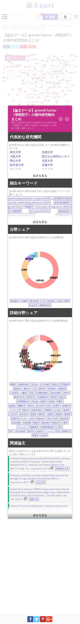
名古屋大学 (49, 173)
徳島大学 (34, 499)
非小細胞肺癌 (15, 211)
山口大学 (41, 482)
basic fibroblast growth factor (23, 219)
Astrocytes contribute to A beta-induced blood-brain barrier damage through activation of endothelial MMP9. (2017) (39, 479)
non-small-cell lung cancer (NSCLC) (53, 206)
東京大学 (15, 152)
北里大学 (47, 160)
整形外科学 (19, 397)
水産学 (44, 435)
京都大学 (47, 152)
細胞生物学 (24, 384)
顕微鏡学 (34, 426)
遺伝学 (26, 409)
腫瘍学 (13, 384)
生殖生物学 (37, 409)
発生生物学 (56, 392)
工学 (43, 300)
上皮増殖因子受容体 (61, 198)
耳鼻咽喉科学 (23, 401)
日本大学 (47, 169)
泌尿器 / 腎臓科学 (17, 405)
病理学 (54, 397)
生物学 (24, 300)
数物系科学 (45, 305)
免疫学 (62, 397)
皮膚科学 (66, 405)
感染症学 (41, 418)
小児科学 (13, 414)
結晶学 (40, 431)
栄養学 (34, 414)
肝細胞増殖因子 (64, 215)
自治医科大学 (18, 173)
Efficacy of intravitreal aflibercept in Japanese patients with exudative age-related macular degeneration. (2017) (39, 509)
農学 (67, 300)
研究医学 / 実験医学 (57, 388)
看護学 (35, 435)
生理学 (57, 405)
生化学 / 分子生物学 (41, 384)
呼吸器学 (65, 384)
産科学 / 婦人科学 (36, 405)
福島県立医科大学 (44, 513)
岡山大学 (15, 160)
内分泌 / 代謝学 (39, 401)
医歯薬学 (15, 300)
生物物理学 (43, 397)
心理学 (59, 426)
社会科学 (33, 305)
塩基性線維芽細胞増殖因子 (58, 219)
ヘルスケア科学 (52, 431)
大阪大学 (15, 156)
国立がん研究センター (56, 156)
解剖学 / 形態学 (46, 414)
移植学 (36, 422)
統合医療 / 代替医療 (21, 422)
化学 (60, 300)
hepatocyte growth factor (21, 215)
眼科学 (56, 384)
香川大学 (15, 169)
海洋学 (31, 431)
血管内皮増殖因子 (63, 202)
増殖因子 (29, 206)
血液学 (67, 409)
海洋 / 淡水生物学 (17, 431)
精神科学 (66, 431)
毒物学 (68, 414)
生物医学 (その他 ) (52, 409)
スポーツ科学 (28, 418)
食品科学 (64, 418)
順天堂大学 (17, 165)
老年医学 (24, 414)
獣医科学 (57, 422)
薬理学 (42, 388)
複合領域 (34, 300)
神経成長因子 (65, 211)
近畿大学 (47, 165)
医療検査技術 (47, 426)
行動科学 (15, 418)
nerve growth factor (40, 211)
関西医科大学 (62, 468)
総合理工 (52, 300)
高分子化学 (53, 418)
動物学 (59, 414)
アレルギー (22, 426)
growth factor (15, 206)
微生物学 (46, 422)
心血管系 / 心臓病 (18, 392)
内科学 (66, 392)
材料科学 (31, 397)
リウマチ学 (15, 409)
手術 (31, 392)
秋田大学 (59, 513)
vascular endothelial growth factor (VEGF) (29, 202)
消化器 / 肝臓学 (56, 401)
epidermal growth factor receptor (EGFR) (29, 198)
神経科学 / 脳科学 (22, 388)
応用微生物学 (42, 392)
